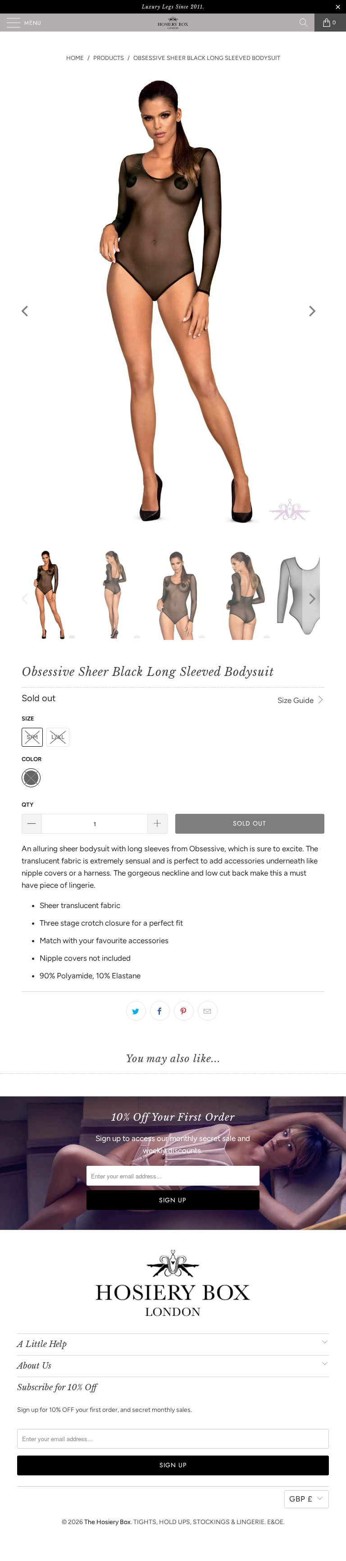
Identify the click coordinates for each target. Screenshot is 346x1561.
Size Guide (296, 700)
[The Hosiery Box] (173, 23)
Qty (27, 804)
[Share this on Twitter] (136, 1011)
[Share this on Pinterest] (184, 1011)
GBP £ (301, 1498)
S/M (32, 737)
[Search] (303, 23)
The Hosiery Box (107, 1522)
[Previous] (26, 311)
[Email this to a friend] (208, 1011)
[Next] (311, 311)
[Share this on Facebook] (160, 1011)
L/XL (57, 737)
